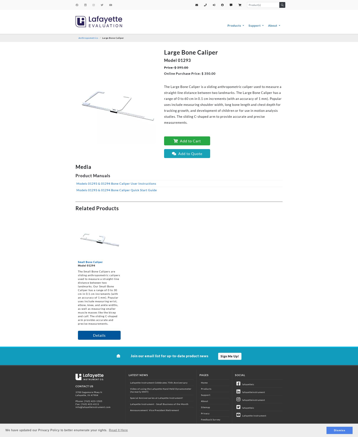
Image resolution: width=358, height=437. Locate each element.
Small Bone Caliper (90, 262)
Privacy (205, 413)
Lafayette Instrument (253, 415)
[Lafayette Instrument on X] (102, 5)
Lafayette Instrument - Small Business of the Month (159, 404)
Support (255, 25)
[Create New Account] (222, 5)
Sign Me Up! (230, 356)
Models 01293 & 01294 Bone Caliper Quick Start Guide (116, 190)
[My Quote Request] (231, 5)
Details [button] (99, 335)
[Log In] (214, 5)
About (273, 25)
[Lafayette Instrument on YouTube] (110, 5)
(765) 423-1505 (93, 401)
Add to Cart (189, 141)
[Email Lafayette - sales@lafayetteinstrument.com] (196, 5)
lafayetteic (247, 384)
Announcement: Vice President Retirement (154, 410)
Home (204, 382)
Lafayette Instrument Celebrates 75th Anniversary (159, 382)
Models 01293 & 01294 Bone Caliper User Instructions (116, 183)
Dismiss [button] (339, 430)
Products (234, 25)
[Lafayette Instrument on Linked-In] (85, 5)
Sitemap (205, 407)
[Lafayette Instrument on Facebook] (77, 5)
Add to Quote (189, 153)
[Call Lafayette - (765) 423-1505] (205, 5)
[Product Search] (282, 5)
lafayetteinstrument (253, 392)
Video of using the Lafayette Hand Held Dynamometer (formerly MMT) (160, 390)
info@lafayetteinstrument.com (93, 407)
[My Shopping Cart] (239, 5)
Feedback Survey (210, 419)
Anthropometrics (88, 38)
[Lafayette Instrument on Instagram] (94, 5)
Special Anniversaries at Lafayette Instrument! (156, 398)
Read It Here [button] (118, 430)
